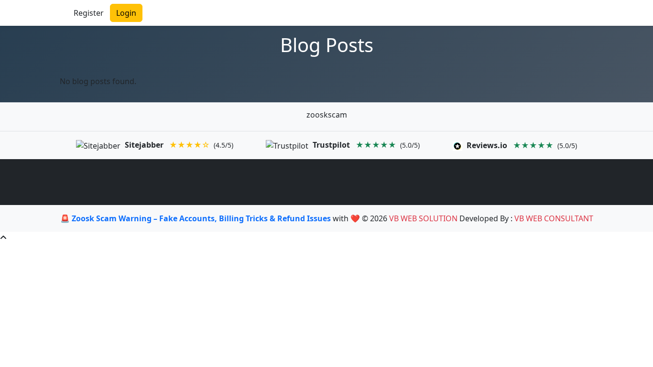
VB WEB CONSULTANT (553, 218)
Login (126, 13)
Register (89, 13)
